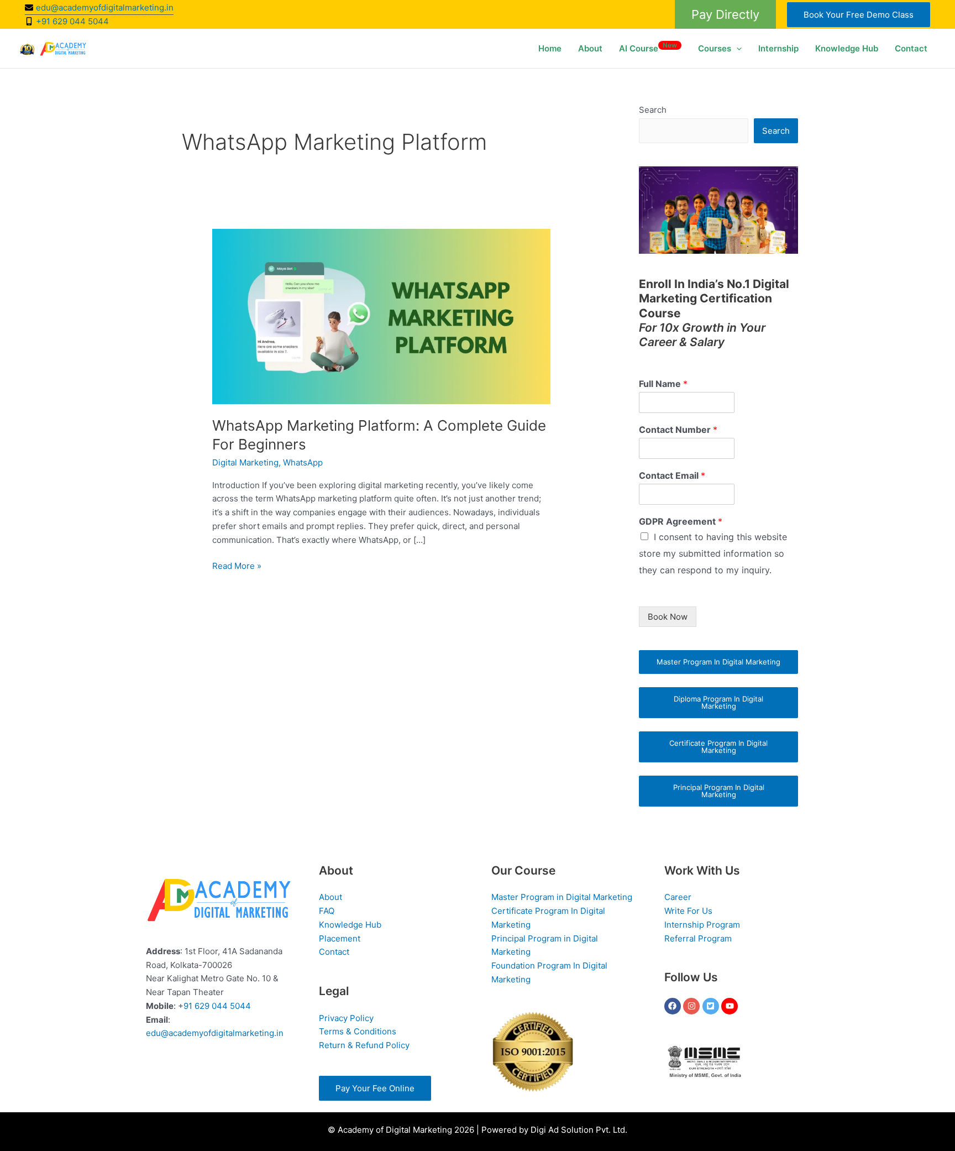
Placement (339, 938)
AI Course (648, 47)
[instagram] (692, 1006)
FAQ (326, 911)
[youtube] (731, 1006)
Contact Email (672, 475)
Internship (778, 48)
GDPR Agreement (680, 521)
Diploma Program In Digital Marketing (718, 702)
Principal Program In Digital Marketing (718, 791)
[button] (725, 14)
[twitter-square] (712, 1006)
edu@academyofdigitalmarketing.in (215, 1033)
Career (677, 897)
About (590, 48)
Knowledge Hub (846, 48)
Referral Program (698, 938)
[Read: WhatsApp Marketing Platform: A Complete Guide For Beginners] (381, 316)
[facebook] (674, 1006)
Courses (714, 48)
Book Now (668, 616)
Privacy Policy (346, 1018)
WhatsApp (303, 462)
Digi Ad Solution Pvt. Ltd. (579, 1129)
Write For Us (688, 911)
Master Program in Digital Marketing (561, 897)
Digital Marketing (245, 462)
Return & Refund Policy (364, 1045)
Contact (911, 48)
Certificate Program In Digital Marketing (718, 747)
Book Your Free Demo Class (859, 14)
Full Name (663, 383)
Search (653, 109)
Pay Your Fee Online (374, 1088)
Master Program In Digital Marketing (718, 661)
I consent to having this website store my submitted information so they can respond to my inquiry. (713, 553)
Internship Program (702, 924)
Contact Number (678, 429)
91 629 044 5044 (217, 1006)
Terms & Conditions (357, 1031)
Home (550, 48)
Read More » (236, 565)
